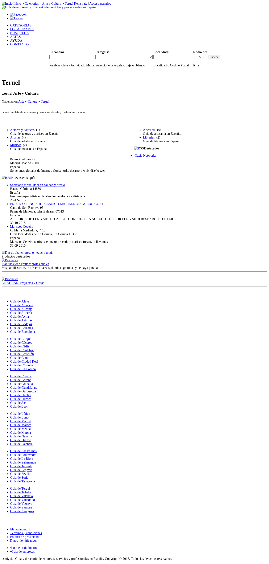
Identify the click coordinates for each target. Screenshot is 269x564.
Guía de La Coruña (23, 369)
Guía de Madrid (20, 421)
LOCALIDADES (22, 29)
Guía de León (19, 406)
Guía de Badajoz (21, 324)
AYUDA (16, 40)
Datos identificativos (23, 540)
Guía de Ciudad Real (24, 361)
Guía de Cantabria (22, 350)
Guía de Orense (20, 440)
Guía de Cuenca (21, 376)
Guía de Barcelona (22, 331)
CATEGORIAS (21, 25)
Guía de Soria (19, 477)
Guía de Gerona (20, 380)
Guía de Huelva (20, 395)
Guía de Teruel (20, 488)
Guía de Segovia (21, 470)
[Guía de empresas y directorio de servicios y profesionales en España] (49, 7)
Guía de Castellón (22, 354)
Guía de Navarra (21, 436)
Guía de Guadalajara (23, 387)
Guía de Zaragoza (22, 511)
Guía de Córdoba (21, 365)
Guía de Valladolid (22, 500)
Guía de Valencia (21, 496)
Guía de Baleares (21, 328)
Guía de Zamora (21, 507)
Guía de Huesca (20, 399)
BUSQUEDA (19, 33)
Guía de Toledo (20, 492)
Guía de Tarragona (22, 481)
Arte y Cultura (51, 3)
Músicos (15, 145)
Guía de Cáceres (21, 342)
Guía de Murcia (20, 432)
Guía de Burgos (20, 339)
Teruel (69, 3)
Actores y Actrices (22, 130)
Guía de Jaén (18, 402)
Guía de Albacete (21, 305)
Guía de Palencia (21, 444)
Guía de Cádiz (19, 346)
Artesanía (149, 130)
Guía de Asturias (21, 320)
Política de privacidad (24, 537)
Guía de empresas (23, 551)
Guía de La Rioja (21, 458)
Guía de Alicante (21, 309)
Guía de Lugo (19, 417)
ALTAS (15, 36)
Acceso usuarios (100, 3)
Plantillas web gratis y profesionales (25, 264)
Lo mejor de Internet (24, 547)
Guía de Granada (21, 384)
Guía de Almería (21, 312)
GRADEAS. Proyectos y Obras (23, 283)
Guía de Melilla (20, 429)
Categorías (32, 3)
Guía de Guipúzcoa (23, 391)
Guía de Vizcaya (21, 503)
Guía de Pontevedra (23, 455)
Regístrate (80, 3)
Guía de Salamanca (23, 462)
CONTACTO (19, 44)
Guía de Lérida (20, 413)
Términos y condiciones (26, 533)
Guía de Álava (19, 301)
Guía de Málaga (20, 425)
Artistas (15, 137)
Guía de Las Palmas (23, 451)
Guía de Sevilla (20, 474)
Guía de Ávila (19, 316)
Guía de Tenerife (21, 466)
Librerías (149, 137)
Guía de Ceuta (19, 357)
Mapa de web (19, 529)
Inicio (17, 3)
